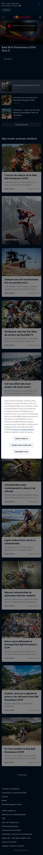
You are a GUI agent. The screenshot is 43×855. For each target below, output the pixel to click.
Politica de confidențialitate (22, 429)
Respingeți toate (21, 451)
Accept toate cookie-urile (21, 445)
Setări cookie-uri (21, 438)
